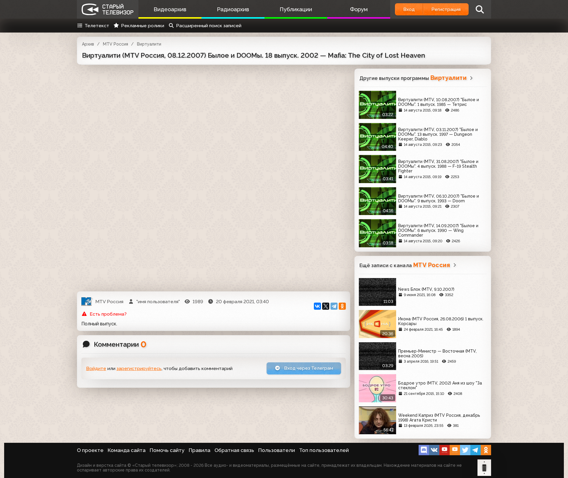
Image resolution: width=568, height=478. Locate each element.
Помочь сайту (167, 450)
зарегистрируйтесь (139, 368)
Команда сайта (127, 450)
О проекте (90, 450)
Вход (409, 9)
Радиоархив (233, 9)
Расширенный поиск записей (208, 25)
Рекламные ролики (142, 25)
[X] (325, 306)
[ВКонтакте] (317, 306)
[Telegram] (334, 306)
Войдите (96, 368)
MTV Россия (115, 44)
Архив (88, 44)
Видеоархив (170, 9)
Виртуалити (149, 44)
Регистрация (446, 9)
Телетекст (97, 25)
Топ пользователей (324, 450)
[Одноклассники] (342, 306)
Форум (359, 9)
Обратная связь (234, 450)
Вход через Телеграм (308, 368)
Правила (199, 450)
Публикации (296, 9)
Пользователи (276, 450)
